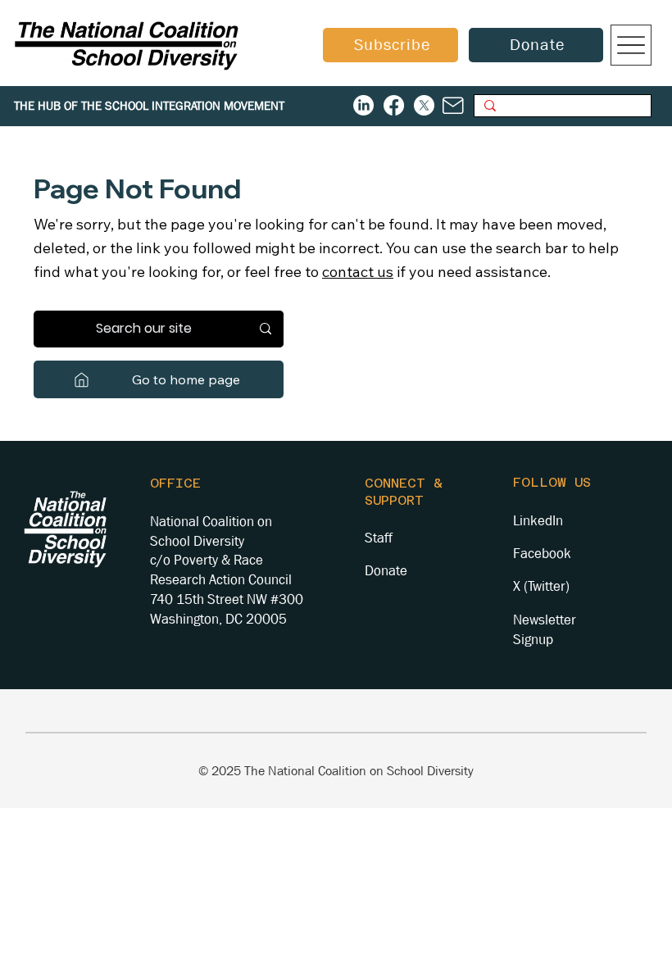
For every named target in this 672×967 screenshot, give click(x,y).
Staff (379, 538)
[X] (424, 105)
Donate (386, 570)
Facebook (542, 553)
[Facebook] (394, 105)
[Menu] (631, 45)
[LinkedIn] (363, 105)
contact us (357, 271)
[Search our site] (265, 329)
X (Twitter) (541, 586)
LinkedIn (538, 520)
